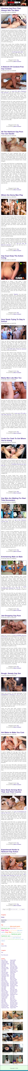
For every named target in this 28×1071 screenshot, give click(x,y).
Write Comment (17, 61)
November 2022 (5, 984)
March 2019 (13, 978)
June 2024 (3, 969)
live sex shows (13, 936)
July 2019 (12, 973)
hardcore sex (5, 936)
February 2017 (13, 1000)
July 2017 (12, 995)
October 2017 (13, 993)
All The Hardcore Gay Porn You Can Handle (12, 133)
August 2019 (13, 972)
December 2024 (5, 968)
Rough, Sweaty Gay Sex (11, 673)
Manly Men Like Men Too (11, 378)
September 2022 (5, 985)
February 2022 (4, 991)
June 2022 (3, 987)
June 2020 (12, 961)
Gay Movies (19, 928)
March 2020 (13, 965)
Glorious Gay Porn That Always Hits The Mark (11, 9)
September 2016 (14, 1006)
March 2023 (4, 980)
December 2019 (13, 967)
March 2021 (4, 1002)
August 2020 (13, 960)
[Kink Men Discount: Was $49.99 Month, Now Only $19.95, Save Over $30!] (14, 5)
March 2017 (13, 999)
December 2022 (5, 983)
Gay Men (13, 928)
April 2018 (12, 988)
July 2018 (12, 987)
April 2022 (3, 989)
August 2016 (13, 1007)
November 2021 (5, 995)
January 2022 (4, 993)
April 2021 (3, 1001)
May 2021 (3, 1000)
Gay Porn (4, 930)
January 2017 (13, 1001)
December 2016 (13, 1002)
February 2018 (13, 989)
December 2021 (5, 994)
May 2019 (12, 976)
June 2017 (12, 996)
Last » (23, 909)
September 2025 (5, 963)
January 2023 (4, 982)
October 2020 (4, 1006)
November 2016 (13, 1004)
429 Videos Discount (5, 926)
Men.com (19, 936)
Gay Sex (8, 932)
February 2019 (13, 979)
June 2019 (12, 974)
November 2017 (13, 991)
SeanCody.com (4, 939)
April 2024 (3, 971)
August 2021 (4, 998)
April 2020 (12, 963)
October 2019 (13, 969)
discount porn (15, 926)
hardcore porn (16, 934)
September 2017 (14, 994)
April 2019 (12, 977)
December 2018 (13, 982)
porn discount (17, 937)
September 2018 (14, 985)
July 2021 (3, 999)
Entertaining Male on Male (12, 557)
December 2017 (13, 990)
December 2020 (5, 1005)
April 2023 (3, 979)
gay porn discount (13, 930)
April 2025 (3, 966)
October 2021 (4, 996)
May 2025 (3, 965)
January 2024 (4, 973)
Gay (18, 60)
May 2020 (12, 962)
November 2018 (13, 983)
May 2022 (3, 988)
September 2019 (14, 971)
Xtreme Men (4, 945)
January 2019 (13, 980)
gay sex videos (16, 932)
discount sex (5, 928)
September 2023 (5, 976)
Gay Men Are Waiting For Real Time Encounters (13, 499)
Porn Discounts (4, 955)
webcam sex (18, 939)
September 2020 (5, 1007)
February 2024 (4, 972)
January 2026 (4, 961)
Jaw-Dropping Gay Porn (11, 616)
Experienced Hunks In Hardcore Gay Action (10, 851)
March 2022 (4, 990)
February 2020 (13, 966)
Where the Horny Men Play (12, 195)
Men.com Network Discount (7, 937)
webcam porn (11, 939)
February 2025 (4, 967)
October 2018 (13, 984)
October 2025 (4, 962)
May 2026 (3, 960)
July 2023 (3, 977)
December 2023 (5, 974)
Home (2, 917)
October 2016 (13, 1005)
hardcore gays (8, 934)
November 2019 (13, 968)
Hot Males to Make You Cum (12, 732)
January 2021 (4, 1004)
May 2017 (12, 998)
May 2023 (3, 978)
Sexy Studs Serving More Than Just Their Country (11, 791)
